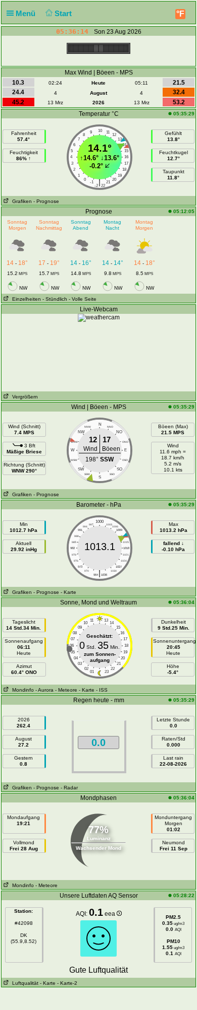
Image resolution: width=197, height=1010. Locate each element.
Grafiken (20, 201)
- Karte (68, 592)
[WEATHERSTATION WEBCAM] (99, 317)
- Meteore (66, 690)
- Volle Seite (82, 299)
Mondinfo (21, 690)
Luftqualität (23, 983)
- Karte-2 (66, 983)
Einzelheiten (25, 299)
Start (64, 13)
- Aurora (44, 690)
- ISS (102, 690)
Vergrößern (23, 396)
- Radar (69, 787)
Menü (26, 13)
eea (111, 913)
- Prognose (46, 201)
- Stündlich (54, 299)
